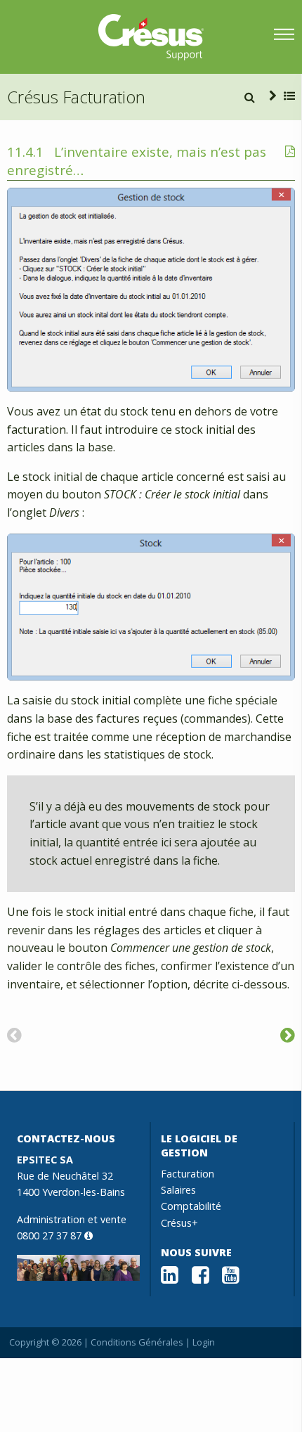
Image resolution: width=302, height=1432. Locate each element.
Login (203, 1342)
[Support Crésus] (151, 37)
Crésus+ (179, 1223)
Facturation (187, 1173)
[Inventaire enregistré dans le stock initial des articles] (287, 1034)
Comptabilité (191, 1206)
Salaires (178, 1189)
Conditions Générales (137, 1342)
